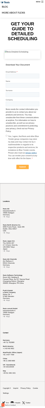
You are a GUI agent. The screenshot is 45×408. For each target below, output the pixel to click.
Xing (7, 403)
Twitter (28, 403)
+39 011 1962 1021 (9, 373)
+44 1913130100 (8, 367)
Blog (5, 7)
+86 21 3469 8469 (9, 361)
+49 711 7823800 (8, 342)
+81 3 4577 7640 (8, 355)
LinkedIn (17, 403)
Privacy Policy (26, 388)
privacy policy (31, 153)
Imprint (15, 388)
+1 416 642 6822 (8, 348)
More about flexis (13, 13)
